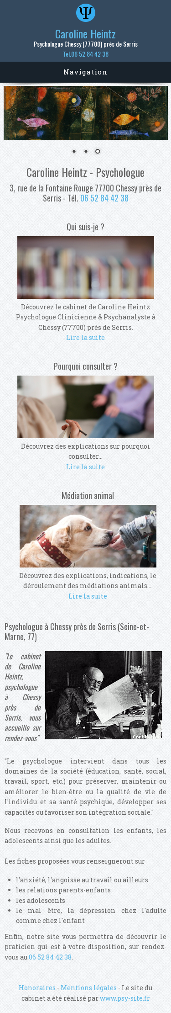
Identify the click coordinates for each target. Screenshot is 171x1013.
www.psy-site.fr (125, 998)
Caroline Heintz (85, 33)
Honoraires (37, 987)
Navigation (85, 71)
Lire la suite (85, 337)
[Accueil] (85, 19)
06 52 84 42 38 (104, 198)
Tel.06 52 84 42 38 (86, 53)
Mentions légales (89, 987)
